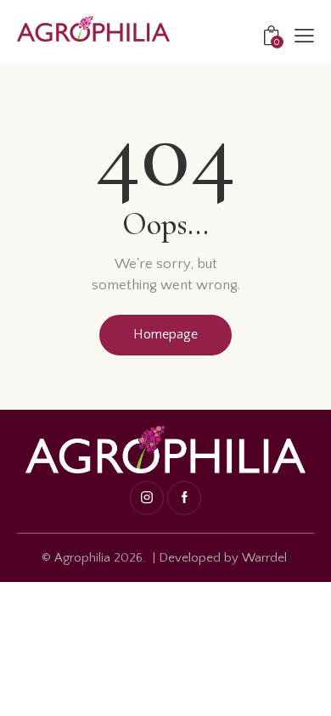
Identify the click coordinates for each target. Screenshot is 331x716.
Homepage (165, 334)
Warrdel (264, 558)
